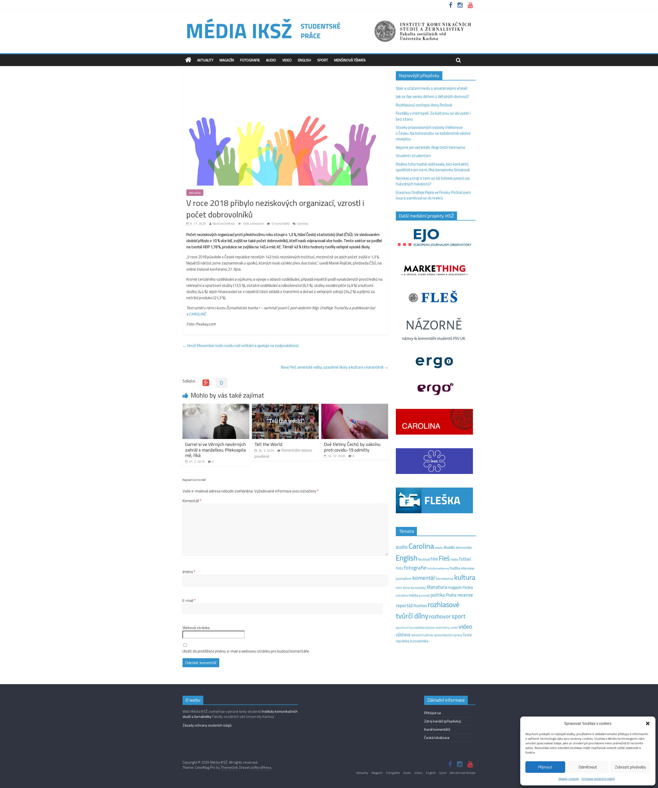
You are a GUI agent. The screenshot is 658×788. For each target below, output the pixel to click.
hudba (455, 568)
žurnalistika (419, 641)
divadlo (449, 547)
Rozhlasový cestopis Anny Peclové (424, 105)
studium (430, 628)
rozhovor (440, 616)
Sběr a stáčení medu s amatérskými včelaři (431, 88)
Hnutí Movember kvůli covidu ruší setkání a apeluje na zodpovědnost (240, 346)
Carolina (302, 223)
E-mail (189, 600)
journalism (404, 578)
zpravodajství (443, 635)
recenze (465, 594)
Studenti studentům (413, 156)
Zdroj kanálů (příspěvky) (442, 721)
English (304, 60)
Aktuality (205, 60)
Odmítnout (588, 767)
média (413, 595)
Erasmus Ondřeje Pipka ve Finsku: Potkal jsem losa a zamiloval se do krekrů (433, 195)
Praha (451, 595)
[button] (647, 723)
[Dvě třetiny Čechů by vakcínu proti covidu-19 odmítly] (354, 407)
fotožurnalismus (438, 568)
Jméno (188, 572)
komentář (423, 578)
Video (287, 60)
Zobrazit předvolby (630, 767)
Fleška (454, 559)
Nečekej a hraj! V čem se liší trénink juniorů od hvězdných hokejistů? (432, 181)
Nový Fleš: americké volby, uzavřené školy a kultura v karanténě (334, 367)
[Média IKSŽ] (329, 18)
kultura (465, 577)
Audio (271, 60)
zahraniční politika (422, 635)
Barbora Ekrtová (224, 223)
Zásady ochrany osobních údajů (206, 725)
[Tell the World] (285, 407)
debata (439, 548)
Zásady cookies (569, 778)
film (434, 558)
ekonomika (464, 547)
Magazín (227, 60)
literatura (437, 587)
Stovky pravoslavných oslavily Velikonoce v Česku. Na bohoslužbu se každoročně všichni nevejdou (433, 133)
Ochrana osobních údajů (598, 778)
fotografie (415, 568)
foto (399, 568)
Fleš (444, 558)
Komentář (192, 501)
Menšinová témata (349, 60)
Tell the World (268, 444)
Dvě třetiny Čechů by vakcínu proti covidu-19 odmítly (352, 447)
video (465, 626)
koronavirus (444, 578)
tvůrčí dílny (443, 627)
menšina (402, 595)
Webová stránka (196, 628)
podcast (424, 595)
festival (424, 559)
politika (438, 594)
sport (458, 616)
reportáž (404, 605)
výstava (403, 634)
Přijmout (545, 767)
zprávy (457, 635)
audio (402, 547)
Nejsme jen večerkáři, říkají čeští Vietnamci (430, 147)
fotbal (465, 559)
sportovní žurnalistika (410, 627)
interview (467, 568)
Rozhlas (420, 606)
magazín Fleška (460, 587)
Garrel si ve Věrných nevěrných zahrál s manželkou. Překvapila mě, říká (215, 450)
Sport (322, 60)
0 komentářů (280, 223)
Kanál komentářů (437, 729)
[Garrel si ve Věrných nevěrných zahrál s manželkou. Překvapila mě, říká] (215, 407)
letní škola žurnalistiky (411, 587)
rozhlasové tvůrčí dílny (427, 610)
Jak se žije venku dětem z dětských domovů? (432, 96)
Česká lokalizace (437, 737)
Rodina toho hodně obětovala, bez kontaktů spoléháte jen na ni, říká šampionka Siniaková (433, 167)
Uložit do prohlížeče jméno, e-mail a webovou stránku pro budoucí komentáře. (246, 651)
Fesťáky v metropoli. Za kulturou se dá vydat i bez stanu (433, 116)
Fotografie (250, 60)
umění (454, 628)
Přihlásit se (432, 713)
